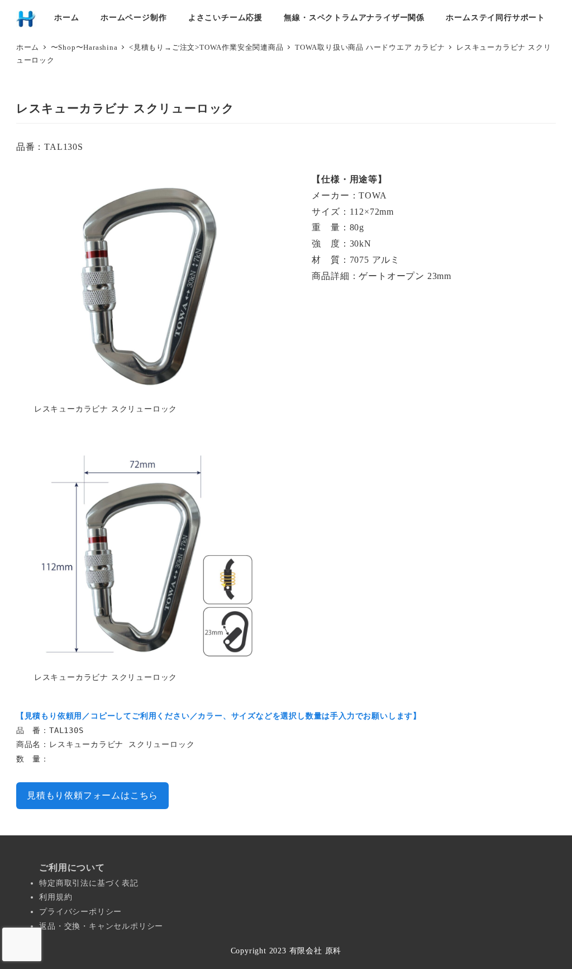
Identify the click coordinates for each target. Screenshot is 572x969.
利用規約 (55, 897)
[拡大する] (245, 186)
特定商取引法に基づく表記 (89, 883)
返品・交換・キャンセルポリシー (101, 926)
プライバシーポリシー (80, 911)
